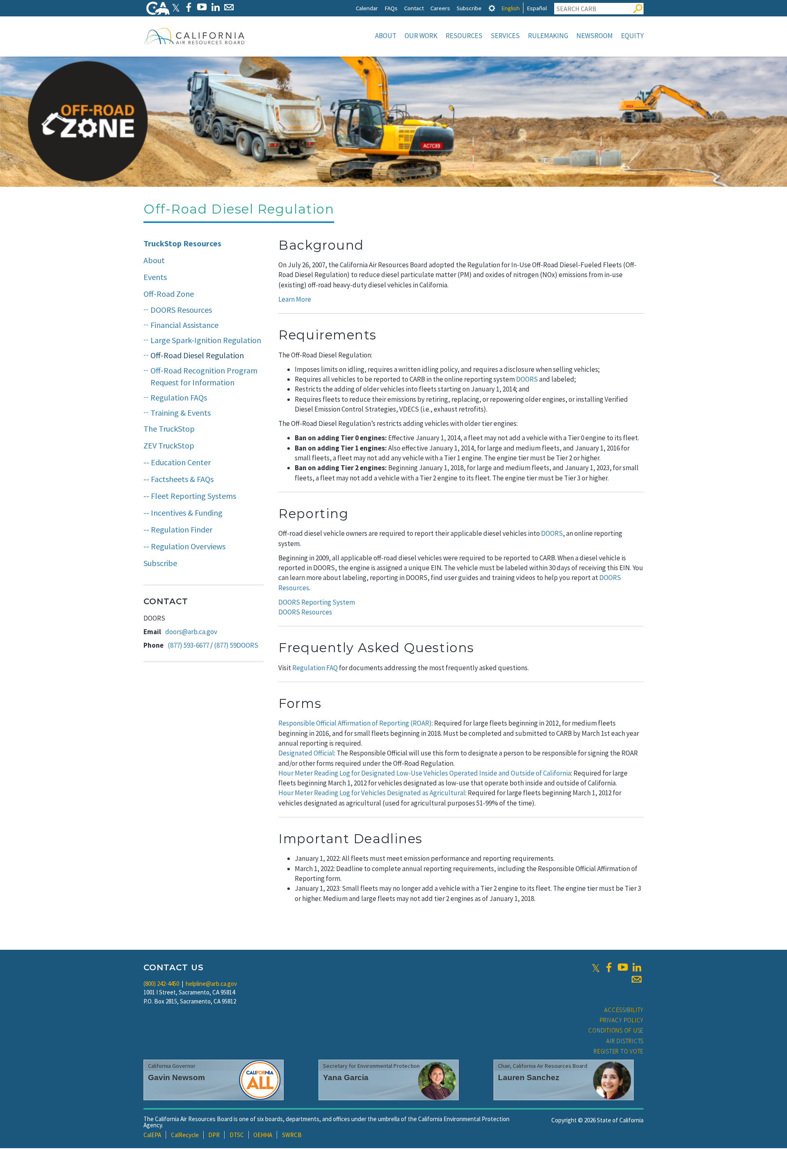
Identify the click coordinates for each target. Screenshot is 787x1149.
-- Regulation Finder (177, 529)
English (510, 8)
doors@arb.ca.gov (191, 631)
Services (505, 35)
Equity (632, 35)
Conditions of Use (616, 1030)
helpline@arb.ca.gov (211, 983)
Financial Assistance (184, 325)
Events (155, 277)
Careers (440, 8)
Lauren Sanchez (529, 1077)
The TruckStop (169, 428)
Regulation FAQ (315, 667)
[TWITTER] (176, 7)
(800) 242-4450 (161, 983)
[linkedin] (636, 967)
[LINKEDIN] (215, 7)
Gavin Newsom (176, 1077)
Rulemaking (548, 35)
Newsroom (594, 35)
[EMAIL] (229, 7)
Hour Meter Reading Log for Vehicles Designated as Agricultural (371, 792)
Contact (414, 8)
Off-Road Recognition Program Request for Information (203, 376)
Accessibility (624, 1010)
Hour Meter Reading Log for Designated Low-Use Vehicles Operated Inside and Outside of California (424, 773)
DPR (214, 1135)
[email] (636, 979)
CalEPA (152, 1135)
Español (537, 8)
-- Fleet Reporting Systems (189, 496)
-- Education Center (177, 462)
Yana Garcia (345, 1077)
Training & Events (180, 412)
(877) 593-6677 (188, 645)
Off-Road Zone (168, 294)
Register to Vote (619, 1051)
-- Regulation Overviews (184, 546)
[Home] (194, 35)
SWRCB (292, 1135)
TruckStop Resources (182, 243)
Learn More (294, 299)
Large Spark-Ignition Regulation (205, 340)
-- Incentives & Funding (183, 512)
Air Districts (625, 1041)
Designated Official (306, 753)
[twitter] (595, 967)
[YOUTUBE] (202, 7)
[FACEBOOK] (188, 7)
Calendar (367, 8)
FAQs (391, 8)
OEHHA (262, 1135)
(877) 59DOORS (236, 645)
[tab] (492, 8)
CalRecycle (185, 1135)
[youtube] (622, 967)
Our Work (421, 35)
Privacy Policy (622, 1020)
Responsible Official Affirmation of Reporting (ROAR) (355, 723)
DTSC (237, 1135)
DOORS (527, 379)
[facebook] (608, 967)
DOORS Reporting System (316, 602)
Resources (464, 35)
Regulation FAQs (178, 397)
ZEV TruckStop (168, 445)
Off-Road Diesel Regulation (197, 355)
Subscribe (469, 8)
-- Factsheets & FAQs (178, 479)
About (385, 35)
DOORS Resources (181, 310)
